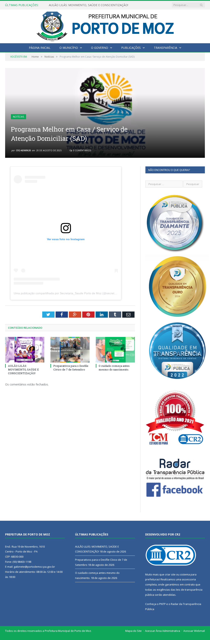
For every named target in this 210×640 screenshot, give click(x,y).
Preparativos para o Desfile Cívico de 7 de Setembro (83, 5)
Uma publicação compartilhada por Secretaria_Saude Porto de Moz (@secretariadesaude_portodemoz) (81, 293)
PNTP (162, 604)
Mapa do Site (133, 631)
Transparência (165, 48)
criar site (170, 574)
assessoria (189, 579)
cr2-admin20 (23, 150)
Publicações (131, 48)
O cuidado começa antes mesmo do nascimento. (114, 367)
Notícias (18, 116)
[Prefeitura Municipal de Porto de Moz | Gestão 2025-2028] (105, 25)
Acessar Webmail (194, 631)
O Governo (99, 48)
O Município (68, 48)
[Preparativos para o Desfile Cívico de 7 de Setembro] (70, 350)
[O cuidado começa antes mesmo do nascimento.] (115, 350)
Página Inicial (39, 48)
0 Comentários (81, 150)
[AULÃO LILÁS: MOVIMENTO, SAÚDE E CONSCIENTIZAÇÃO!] (24, 350)
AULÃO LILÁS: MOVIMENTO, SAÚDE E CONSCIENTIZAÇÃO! (23, 369)
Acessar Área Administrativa (162, 631)
